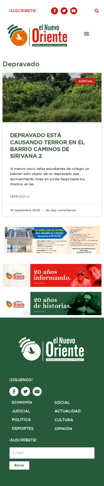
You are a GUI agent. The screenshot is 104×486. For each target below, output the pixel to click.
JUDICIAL (21, 411)
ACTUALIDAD (68, 411)
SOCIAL (62, 402)
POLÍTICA (21, 419)
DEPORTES (23, 428)
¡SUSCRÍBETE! (23, 11)
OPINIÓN (63, 429)
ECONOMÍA (22, 402)
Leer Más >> (20, 196)
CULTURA (64, 420)
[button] (96, 11)
